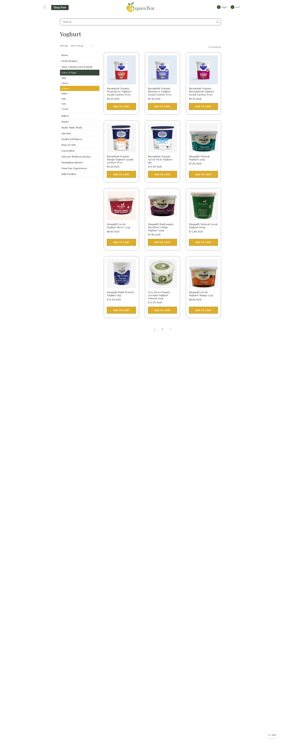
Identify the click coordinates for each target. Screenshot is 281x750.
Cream (64, 108)
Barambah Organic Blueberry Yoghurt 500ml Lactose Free (160, 91)
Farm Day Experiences (74, 168)
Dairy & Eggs (68, 72)
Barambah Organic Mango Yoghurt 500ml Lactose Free (120, 159)
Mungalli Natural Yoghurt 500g (199, 158)
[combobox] (140, 22)
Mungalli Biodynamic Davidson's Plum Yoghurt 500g (161, 227)
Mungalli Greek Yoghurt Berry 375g (118, 226)
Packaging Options (72, 162)
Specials (66, 133)
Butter (64, 93)
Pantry (65, 121)
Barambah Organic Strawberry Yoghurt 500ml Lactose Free (119, 91)
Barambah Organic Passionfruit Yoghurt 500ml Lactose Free (201, 91)
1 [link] (154, 328)
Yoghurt (65, 88)
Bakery (65, 115)
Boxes (64, 55)
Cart (236, 7)
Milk (63, 78)
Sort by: (64, 45)
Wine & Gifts (68, 144)
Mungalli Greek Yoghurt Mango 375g (201, 294)
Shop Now (60, 7)
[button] (44, 7)
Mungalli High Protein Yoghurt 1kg (120, 294)
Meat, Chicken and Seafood (76, 66)
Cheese (65, 83)
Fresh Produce (69, 60)
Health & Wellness (71, 139)
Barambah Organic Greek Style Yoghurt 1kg (160, 159)
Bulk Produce (69, 174)
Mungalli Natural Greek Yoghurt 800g (203, 226)
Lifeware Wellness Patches (76, 156)
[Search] (217, 22)
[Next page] (170, 328)
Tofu (63, 103)
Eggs (63, 98)
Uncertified (67, 150)
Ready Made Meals (71, 127)
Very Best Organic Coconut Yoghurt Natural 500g (159, 295)
